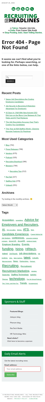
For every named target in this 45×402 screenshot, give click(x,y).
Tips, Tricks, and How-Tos (10, 283)
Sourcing (5, 275)
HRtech (30, 249)
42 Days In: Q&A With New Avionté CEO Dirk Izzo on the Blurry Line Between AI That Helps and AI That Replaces (23, 115)
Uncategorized (33, 283)
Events (25, 244)
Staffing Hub (11, 181)
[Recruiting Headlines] (22, 22)
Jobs (10, 258)
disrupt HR (12, 241)
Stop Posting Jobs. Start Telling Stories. (23, 33)
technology (16, 278)
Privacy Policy (20, 399)
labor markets (18, 258)
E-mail (27, 9)
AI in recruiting (11, 230)
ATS (26, 229)
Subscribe (33, 399)
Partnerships (24, 261)
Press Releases (12, 149)
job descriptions (27, 253)
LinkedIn (35, 258)
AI (3, 229)
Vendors (9, 153)
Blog (7, 145)
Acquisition (8, 220)
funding (7, 249)
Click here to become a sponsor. (20, 341)
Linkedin (13, 9)
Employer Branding (11, 244)
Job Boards (13, 254)
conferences (18, 238)
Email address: (10, 365)
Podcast (9, 157)
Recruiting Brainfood (14, 162)
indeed (5, 254)
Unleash (9, 185)
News (15, 261)
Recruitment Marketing (15, 270)
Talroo (15, 28)
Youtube (18, 9)
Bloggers (9, 166)
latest (27, 257)
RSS (23, 9)
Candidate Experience (15, 234)
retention (33, 271)
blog (32, 230)
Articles (19, 230)
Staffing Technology (19, 274)
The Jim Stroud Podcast (34, 279)
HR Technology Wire (18, 334)
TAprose (5, 279)
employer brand (31, 241)
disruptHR (21, 241)
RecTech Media (16, 328)
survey (33, 275)
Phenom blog (15, 323)
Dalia (12, 30)
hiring (19, 249)
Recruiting (10, 266)
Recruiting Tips (16, 171)
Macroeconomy (7, 261)
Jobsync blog (15, 317)
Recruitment (26, 266)
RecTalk (9, 177)
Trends (23, 283)
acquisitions (19, 220)
